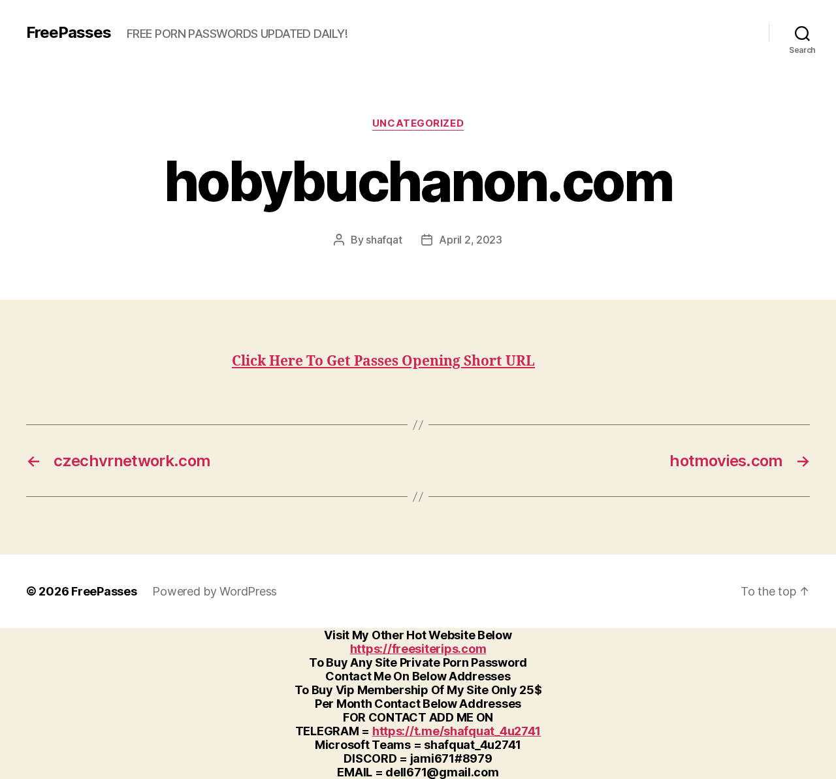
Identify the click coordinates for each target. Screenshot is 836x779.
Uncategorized (418, 123)
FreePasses (68, 32)
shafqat (384, 239)
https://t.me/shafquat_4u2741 (456, 731)
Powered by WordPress (214, 591)
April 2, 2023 (470, 239)
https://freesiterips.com (418, 649)
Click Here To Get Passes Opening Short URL (383, 361)
